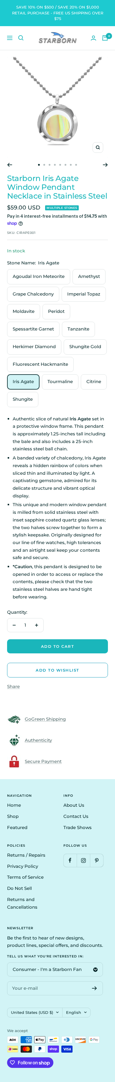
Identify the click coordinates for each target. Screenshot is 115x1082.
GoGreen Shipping (45, 719)
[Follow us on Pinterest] (96, 860)
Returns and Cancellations (22, 903)
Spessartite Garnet (33, 329)
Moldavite (23, 311)
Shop (13, 816)
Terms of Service (25, 877)
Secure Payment (43, 761)
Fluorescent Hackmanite (40, 364)
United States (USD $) (32, 1012)
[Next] (105, 165)
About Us (73, 805)
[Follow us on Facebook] (70, 860)
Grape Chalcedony (33, 294)
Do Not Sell (19, 888)
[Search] (21, 38)
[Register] (94, 988)
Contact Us (75, 816)
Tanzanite (78, 329)
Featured (17, 827)
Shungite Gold (85, 346)
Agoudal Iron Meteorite (39, 276)
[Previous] (9, 165)
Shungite (23, 399)
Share (13, 686)
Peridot (56, 311)
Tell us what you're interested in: (45, 956)
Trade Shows (77, 827)
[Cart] (105, 38)
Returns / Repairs (26, 855)
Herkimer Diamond (34, 346)
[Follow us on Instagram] (83, 860)
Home (14, 805)
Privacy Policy (22, 866)
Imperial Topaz (83, 294)
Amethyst (89, 276)
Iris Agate (23, 381)
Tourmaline (60, 381)
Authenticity (38, 740)
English (73, 1012)
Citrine (93, 381)
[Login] (93, 38)
